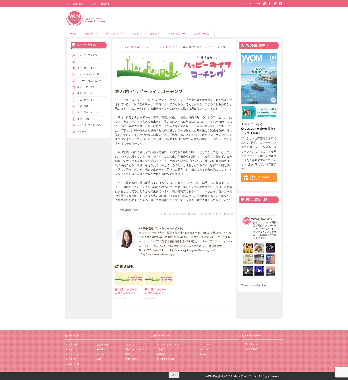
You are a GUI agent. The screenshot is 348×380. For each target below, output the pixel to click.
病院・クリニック (86, 99)
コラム (153, 33)
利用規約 (161, 354)
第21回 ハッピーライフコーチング (156, 291)
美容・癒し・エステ (87, 68)
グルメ (80, 61)
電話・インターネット (137, 349)
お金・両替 (102, 344)
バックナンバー (177, 33)
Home (72, 33)
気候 (70, 349)
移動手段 (101, 349)
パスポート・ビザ (77, 354)
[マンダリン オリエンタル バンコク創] (248, 259)
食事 (99, 359)
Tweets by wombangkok (253, 285)
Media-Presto (251, 344)
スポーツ (81, 131)
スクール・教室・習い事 (89, 80)
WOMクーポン (202, 33)
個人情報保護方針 (165, 359)
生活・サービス (85, 93)
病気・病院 (131, 359)
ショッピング (132, 344)
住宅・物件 (82, 106)
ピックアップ (113, 33)
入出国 (71, 359)
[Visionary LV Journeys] (248, 271)
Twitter (203, 354)
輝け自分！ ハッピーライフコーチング (154, 47)
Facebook (204, 349)
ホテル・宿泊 (83, 119)
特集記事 (89, 33)
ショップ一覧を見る (87, 55)
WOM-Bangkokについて (168, 344)
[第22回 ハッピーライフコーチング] (129, 278)
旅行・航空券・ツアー (88, 112)
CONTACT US (253, 3)
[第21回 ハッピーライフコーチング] (159, 278)
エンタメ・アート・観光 (89, 125)
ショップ (136, 33)
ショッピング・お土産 (88, 74)
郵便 (128, 354)
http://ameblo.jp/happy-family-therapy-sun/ (192, 250)
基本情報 (72, 344)
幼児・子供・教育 (86, 87)
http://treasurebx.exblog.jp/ (161, 254)
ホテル (100, 354)
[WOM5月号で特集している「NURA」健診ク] (259, 259)
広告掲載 (161, 349)
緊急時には (73, 364)
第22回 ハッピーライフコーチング (126, 291)
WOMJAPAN (251, 349)
